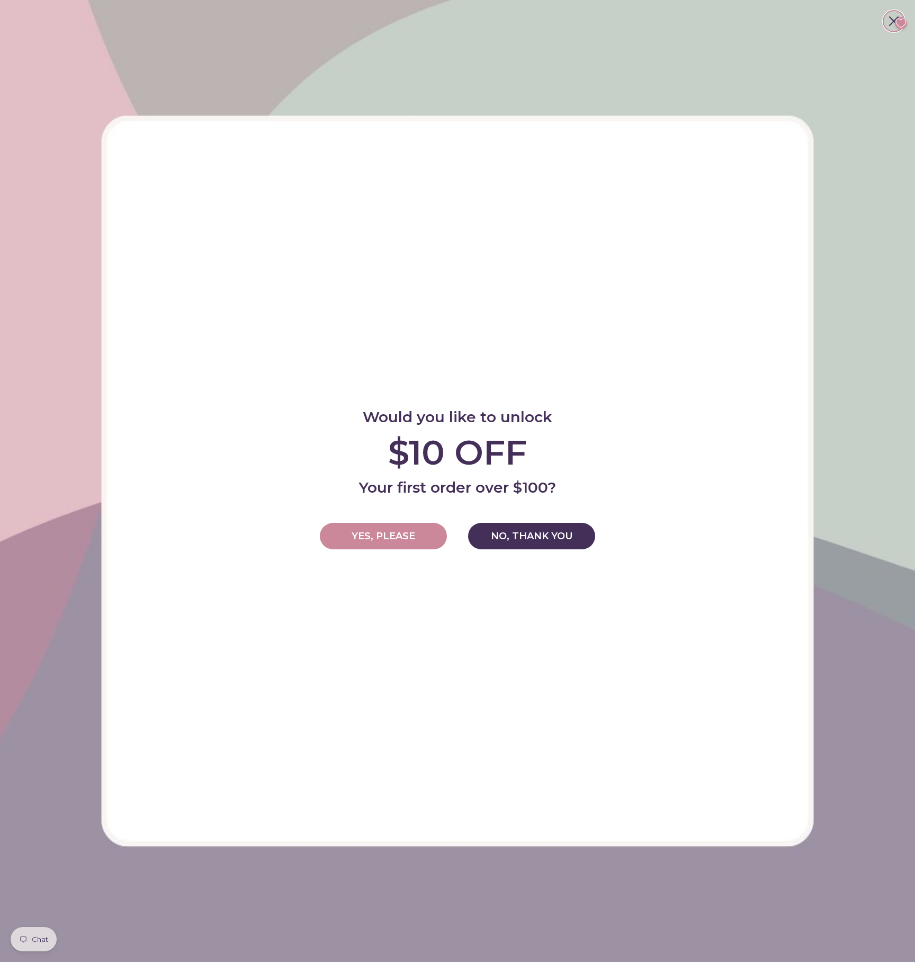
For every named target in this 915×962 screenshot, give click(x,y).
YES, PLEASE (383, 536)
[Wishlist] (901, 23)
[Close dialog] (893, 21)
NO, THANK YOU (532, 536)
